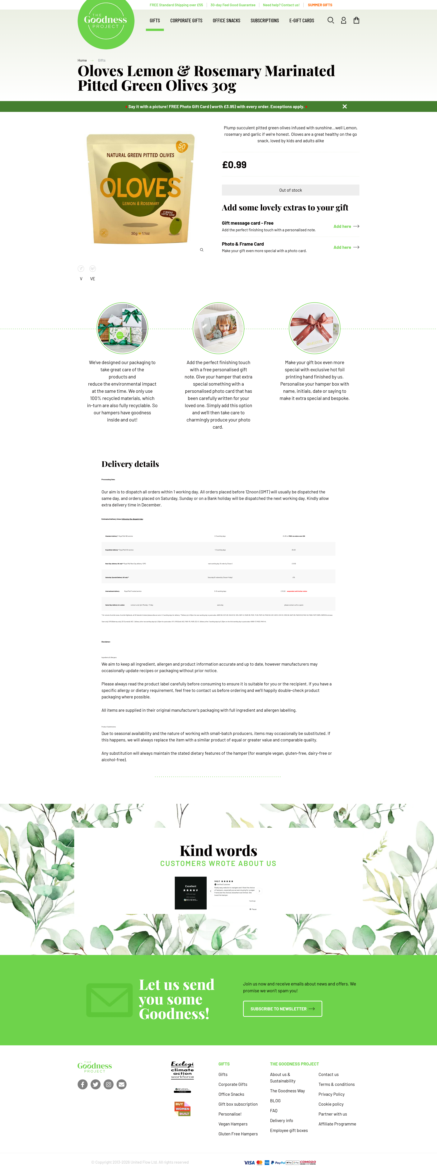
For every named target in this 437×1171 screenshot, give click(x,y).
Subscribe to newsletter (279, 1008)
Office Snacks (226, 20)
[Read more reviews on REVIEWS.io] (191, 900)
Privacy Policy (332, 1094)
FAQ (273, 1110)
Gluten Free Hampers (238, 1133)
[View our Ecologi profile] (182, 1070)
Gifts (155, 20)
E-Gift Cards (301, 20)
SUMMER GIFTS (320, 5)
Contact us (329, 1074)
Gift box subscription (238, 1104)
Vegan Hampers (233, 1123)
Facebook (83, 1084)
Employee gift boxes (289, 1130)
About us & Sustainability (283, 1077)
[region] (235, 891)
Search (331, 20)
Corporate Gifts (186, 20)
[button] (210, 891)
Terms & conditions (337, 1084)
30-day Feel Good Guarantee (233, 5)
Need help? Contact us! (281, 5)
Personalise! (230, 1113)
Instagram (109, 1084)
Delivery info (281, 1120)
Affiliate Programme (337, 1123)
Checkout (356, 20)
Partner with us (333, 1113)
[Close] (345, 106)
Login (343, 20)
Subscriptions (265, 20)
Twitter (96, 1084)
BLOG (275, 1100)
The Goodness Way (287, 1090)
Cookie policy (331, 1104)
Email (122, 1084)
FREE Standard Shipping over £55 (176, 5)
